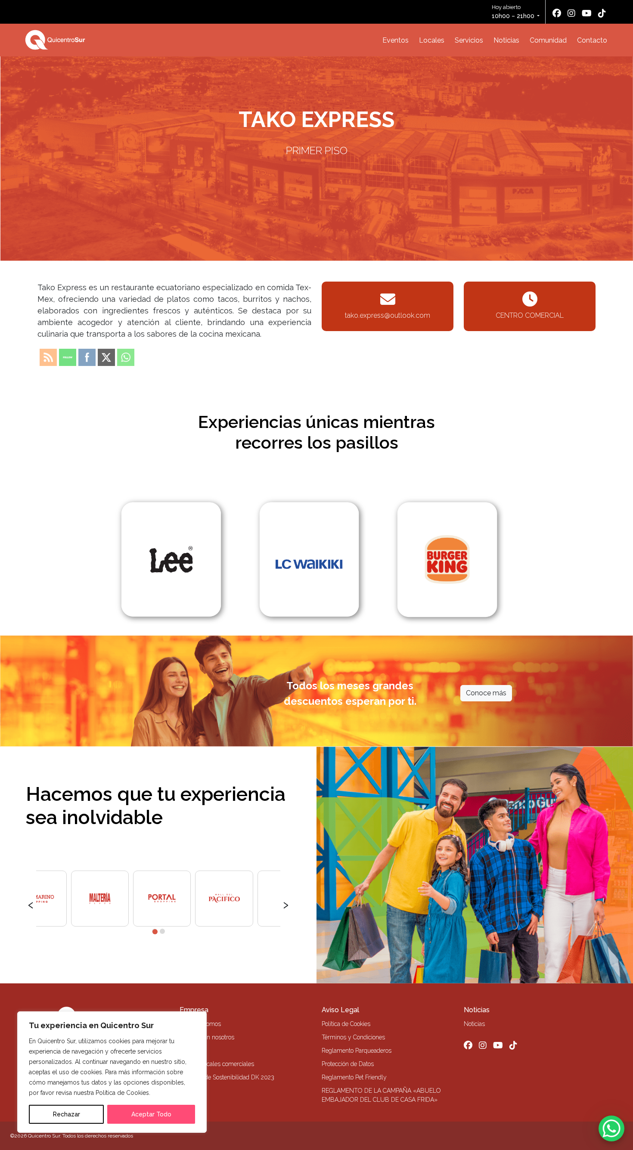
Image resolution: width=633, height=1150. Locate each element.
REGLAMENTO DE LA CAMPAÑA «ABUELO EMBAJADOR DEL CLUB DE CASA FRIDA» (381, 1095)
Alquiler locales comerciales (217, 1063)
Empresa (194, 1010)
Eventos (395, 40)
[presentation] (31, 903)
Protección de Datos (348, 1063)
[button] (154, 931)
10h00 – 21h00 (513, 15)
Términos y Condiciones (353, 1037)
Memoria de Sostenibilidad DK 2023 (227, 1077)
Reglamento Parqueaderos (356, 1050)
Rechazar (66, 1114)
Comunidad (548, 40)
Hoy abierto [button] (513, 11)
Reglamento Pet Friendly (354, 1077)
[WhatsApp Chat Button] (611, 1128)
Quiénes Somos (200, 1023)
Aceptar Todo (151, 1114)
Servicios (469, 40)
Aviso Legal (340, 1010)
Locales (431, 40)
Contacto (592, 40)
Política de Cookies (346, 1023)
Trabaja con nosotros (207, 1037)
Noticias (506, 40)
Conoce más (486, 693)
